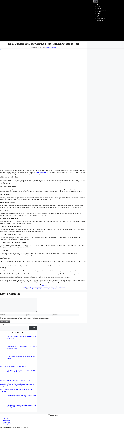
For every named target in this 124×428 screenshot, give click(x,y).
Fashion (99, 8)
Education (100, 17)
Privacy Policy (7, 424)
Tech (98, 6)
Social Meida (101, 18)
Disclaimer (6, 422)
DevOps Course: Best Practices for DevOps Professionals (44, 289)
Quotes (99, 11)
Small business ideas (42, 172)
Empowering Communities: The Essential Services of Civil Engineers (44, 287)
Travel (99, 13)
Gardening (103, 10)
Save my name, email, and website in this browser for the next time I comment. (25, 318)
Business (99, 5)
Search (2, 325)
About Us (6, 419)
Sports (99, 15)
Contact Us (100, 20)
